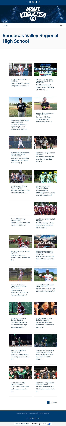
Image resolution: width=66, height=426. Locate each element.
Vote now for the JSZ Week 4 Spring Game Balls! (20, 121)
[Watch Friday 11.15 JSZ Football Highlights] (20, 372)
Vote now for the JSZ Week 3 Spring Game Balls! (45, 114)
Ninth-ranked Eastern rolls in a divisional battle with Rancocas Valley (20, 154)
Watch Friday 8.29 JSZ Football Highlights (20, 252)
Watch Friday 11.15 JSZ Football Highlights (18, 383)
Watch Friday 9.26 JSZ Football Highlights (45, 219)
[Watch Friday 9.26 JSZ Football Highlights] (45, 209)
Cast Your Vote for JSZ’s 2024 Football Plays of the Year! (45, 351)
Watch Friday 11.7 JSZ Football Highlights (45, 153)
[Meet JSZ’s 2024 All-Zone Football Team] (20, 340)
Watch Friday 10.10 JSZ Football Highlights (43, 187)
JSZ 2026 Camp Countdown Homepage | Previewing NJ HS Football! (44, 81)
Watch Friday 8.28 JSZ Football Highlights (20, 80)
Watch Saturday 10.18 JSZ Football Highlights (19, 187)
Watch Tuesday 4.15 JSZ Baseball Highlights (18, 319)
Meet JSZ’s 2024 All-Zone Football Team (18, 351)
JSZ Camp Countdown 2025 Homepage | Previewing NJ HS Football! (44, 252)
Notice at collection (22, 424)
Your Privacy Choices (39, 424)
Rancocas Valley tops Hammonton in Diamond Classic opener (19, 286)
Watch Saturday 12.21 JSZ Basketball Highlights (44, 319)
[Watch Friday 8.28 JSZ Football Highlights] (20, 69)
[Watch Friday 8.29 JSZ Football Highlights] (20, 241)
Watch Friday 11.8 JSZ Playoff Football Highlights (45, 383)
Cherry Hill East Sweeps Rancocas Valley (18, 219)
